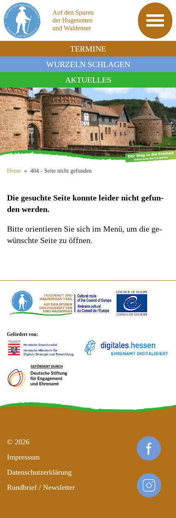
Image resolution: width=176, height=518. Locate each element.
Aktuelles (88, 79)
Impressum (23, 457)
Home (14, 171)
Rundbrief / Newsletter (41, 487)
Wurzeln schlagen (88, 64)
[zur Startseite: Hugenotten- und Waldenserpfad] (88, 124)
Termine (88, 48)
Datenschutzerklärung (39, 472)
